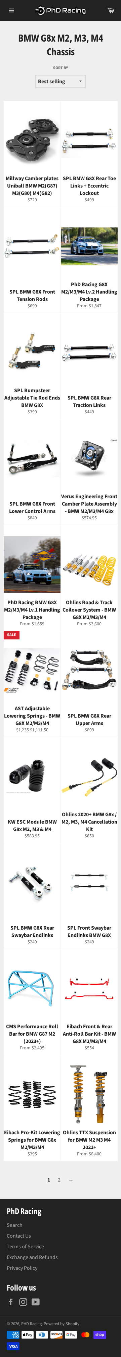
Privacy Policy (22, 1268)
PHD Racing (31, 1324)
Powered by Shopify (61, 1324)
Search (15, 1225)
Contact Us (19, 1236)
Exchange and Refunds (32, 1257)
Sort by (60, 68)
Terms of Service (25, 1246)
